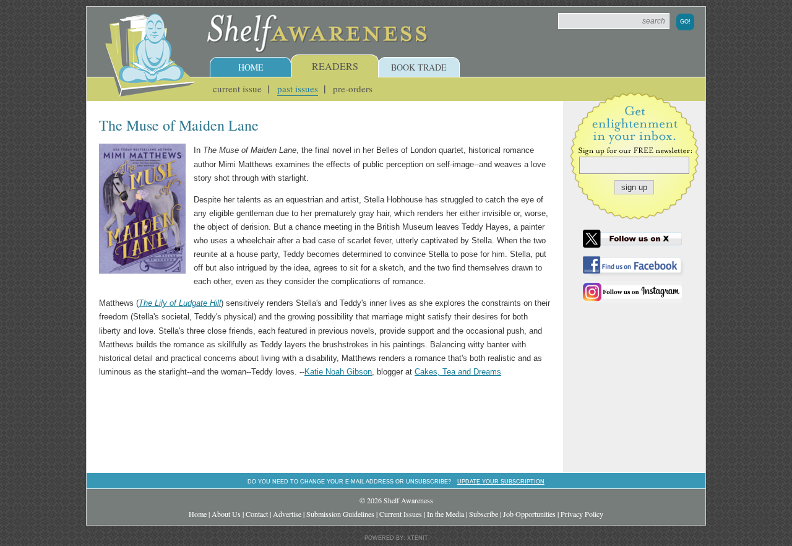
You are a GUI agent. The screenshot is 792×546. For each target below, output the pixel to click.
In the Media (445, 514)
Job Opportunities (529, 514)
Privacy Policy (582, 514)
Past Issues (297, 88)
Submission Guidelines (340, 514)
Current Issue (237, 88)
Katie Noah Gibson (338, 371)
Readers (335, 65)
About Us (226, 514)
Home (251, 67)
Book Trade (419, 67)
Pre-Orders (352, 88)
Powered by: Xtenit (396, 538)
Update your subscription (500, 481)
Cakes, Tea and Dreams (458, 371)
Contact (257, 514)
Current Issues (400, 514)
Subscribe (483, 514)
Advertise (287, 514)
